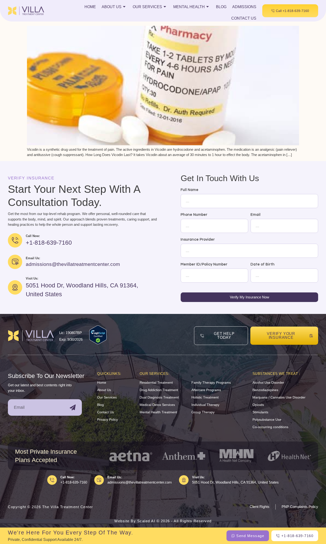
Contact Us (243, 18)
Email (256, 214)
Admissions (244, 7)
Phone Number (194, 214)
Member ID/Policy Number (204, 264)
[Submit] (72, 407)
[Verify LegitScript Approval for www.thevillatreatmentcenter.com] (98, 343)
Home (90, 7)
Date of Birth (263, 264)
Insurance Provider (198, 239)
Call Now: (67, 477)
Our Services (147, 7)
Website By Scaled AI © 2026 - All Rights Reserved (163, 521)
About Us (111, 7)
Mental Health (189, 7)
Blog (221, 7)
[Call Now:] (52, 480)
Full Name (190, 190)
